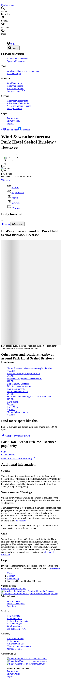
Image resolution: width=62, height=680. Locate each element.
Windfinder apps (14, 83)
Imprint (10, 123)
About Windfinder (15, 88)
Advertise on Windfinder (18, 103)
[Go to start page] (1, 2)
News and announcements (19, 106)
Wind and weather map (17, 58)
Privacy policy (13, 121)
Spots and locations (16, 61)
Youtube (41, 664)
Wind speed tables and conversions (23, 71)
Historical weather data (17, 101)
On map (6, 180)
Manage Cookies (14, 108)
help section (21, 520)
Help (12, 44)
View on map (12, 129)
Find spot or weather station (17, 436)
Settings (15, 49)
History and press (15, 86)
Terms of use (13, 118)
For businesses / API (16, 91)
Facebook (25, 129)
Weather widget (14, 73)
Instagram (42, 661)
